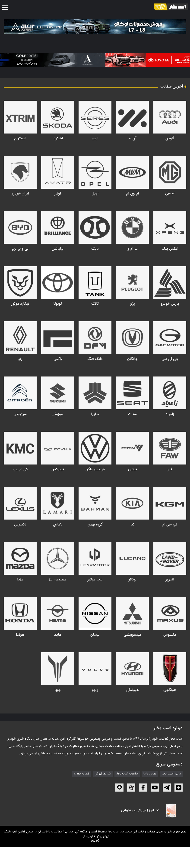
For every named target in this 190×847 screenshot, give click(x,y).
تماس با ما (149, 773)
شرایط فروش (103, 773)
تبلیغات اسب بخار (127, 773)
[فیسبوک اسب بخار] (143, 787)
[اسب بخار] (171, 6)
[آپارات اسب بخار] (131, 787)
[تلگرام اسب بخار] (167, 787)
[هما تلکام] (142, 60)
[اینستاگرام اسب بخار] (178, 787)
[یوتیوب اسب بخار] (155, 787)
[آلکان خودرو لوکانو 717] (95, 26)
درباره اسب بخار (171, 773)
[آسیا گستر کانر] (51, 60)
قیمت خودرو (81, 773)
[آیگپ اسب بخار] (119, 787)
